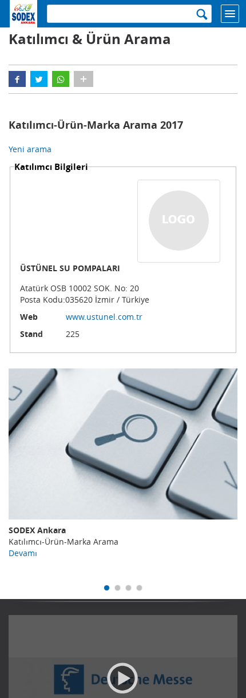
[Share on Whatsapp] (60, 79)
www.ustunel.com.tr (104, 316)
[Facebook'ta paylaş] (17, 79)
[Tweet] (38, 79)
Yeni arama (30, 149)
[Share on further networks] (83, 79)
